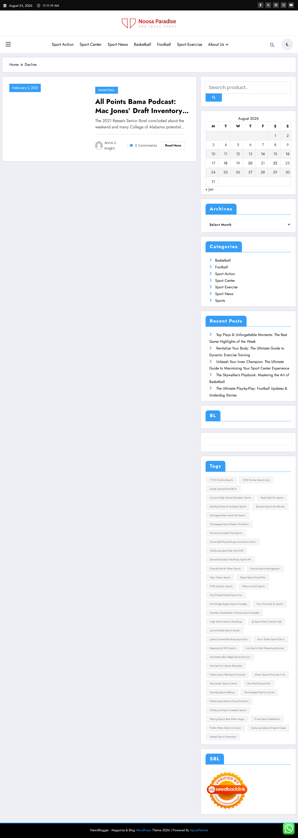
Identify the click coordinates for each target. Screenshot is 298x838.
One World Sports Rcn (259, 683)
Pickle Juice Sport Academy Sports (228, 710)
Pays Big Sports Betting (222, 692)
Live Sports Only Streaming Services (265, 648)
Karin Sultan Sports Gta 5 (270, 639)
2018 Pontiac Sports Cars (256, 480)
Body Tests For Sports (272, 497)
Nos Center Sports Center (223, 683)
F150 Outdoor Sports (221, 586)
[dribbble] (276, 5)
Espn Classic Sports (220, 577)
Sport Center (91, 44)
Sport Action (63, 44)
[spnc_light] (287, 44)
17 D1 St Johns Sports (221, 480)
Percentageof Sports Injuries (259, 692)
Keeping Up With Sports (223, 648)
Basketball (142, 44)
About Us (216, 44)
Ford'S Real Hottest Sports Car (226, 595)
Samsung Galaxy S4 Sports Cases (268, 728)
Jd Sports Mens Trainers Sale (266, 621)
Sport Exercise (189, 44)
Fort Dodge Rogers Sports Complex (228, 604)
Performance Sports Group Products (229, 701)
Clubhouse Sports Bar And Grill (226, 550)
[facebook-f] (260, 5)
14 (263, 153)
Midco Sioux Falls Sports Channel (227, 674)
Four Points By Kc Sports (270, 604)
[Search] (272, 45)
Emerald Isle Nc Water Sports (225, 568)
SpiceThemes (199, 830)
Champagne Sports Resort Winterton (229, 524)
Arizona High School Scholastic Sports (230, 497)
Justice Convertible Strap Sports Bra (228, 639)
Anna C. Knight (111, 145)
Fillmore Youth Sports (253, 586)
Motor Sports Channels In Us (270, 674)
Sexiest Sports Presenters (223, 736)
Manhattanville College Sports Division (230, 657)
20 (250, 163)
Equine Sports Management (265, 568)
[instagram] (283, 5)
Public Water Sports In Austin (225, 728)
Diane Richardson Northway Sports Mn (230, 559)
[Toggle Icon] (8, 44)
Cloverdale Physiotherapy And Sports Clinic (233, 542)
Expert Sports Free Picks (252, 577)
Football (164, 44)
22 (275, 163)
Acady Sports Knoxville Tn (223, 489)
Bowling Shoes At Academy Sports (228, 506)
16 (287, 153)
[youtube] (291, 5)
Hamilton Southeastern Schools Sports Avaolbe (234, 613)
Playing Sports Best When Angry (227, 719)
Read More (173, 145)
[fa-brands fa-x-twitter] (268, 5)
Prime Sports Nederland (267, 719)
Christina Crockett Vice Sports (226, 533)
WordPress (143, 830)
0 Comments (146, 145)
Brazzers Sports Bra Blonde (270, 506)
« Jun (209, 189)
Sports (220, 300)
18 (225, 163)
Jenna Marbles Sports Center (225, 630)
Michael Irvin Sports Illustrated (226, 666)
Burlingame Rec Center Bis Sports (227, 515)
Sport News (118, 44)
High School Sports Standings (226, 621)
